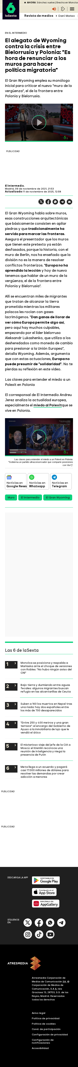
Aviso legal (38, 1013)
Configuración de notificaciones (43, 1041)
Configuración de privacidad (50, 1034)
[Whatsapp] (50, 926)
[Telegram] (61, 926)
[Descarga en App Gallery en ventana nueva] (46, 907)
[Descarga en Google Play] (46, 883)
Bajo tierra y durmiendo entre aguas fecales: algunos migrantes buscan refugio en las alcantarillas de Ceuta (46, 688)
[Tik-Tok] (39, 938)
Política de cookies (44, 1023)
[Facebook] (39, 926)
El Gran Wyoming (58, 497)
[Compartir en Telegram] (62, 203)
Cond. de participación (46, 1029)
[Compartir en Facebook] (48, 203)
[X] (41, 203)
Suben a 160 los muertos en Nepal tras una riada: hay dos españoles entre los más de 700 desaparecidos (46, 707)
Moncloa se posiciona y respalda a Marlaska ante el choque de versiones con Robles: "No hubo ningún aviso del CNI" (46, 667)
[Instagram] (28, 938)
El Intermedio (30, 497)
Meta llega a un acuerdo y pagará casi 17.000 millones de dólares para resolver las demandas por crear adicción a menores (45, 771)
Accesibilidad (40, 1048)
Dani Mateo (66, 16)
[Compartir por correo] (69, 203)
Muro (11, 497)
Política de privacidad (45, 1018)
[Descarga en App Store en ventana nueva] (44, 895)
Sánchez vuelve (45, 2)
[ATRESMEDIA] (39, 963)
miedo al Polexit (47, 405)
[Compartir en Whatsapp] (55, 203)
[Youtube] (50, 938)
